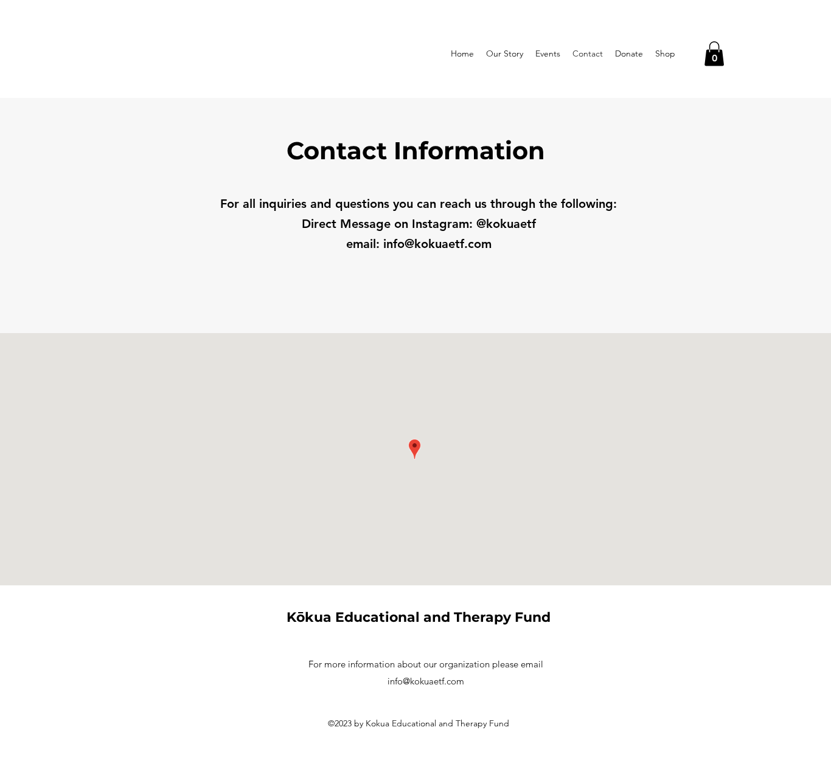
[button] (714, 53)
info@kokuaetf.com (437, 243)
